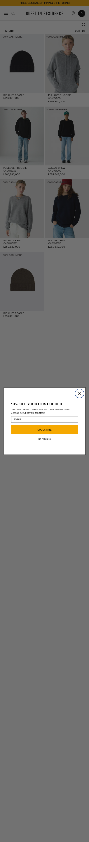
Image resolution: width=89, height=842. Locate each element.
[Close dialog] (79, 393)
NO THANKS (44, 439)
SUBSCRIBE (44, 429)
